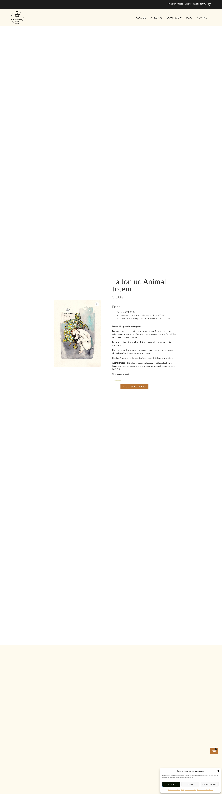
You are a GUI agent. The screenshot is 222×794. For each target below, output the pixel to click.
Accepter (171, 784)
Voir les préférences (209, 784)
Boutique (173, 17)
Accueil (141, 17)
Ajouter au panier (134, 386)
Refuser (190, 784)
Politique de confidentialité (188, 790)
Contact (203, 17)
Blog (189, 17)
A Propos (156, 17)
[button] (217, 771)
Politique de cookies (174, 790)
